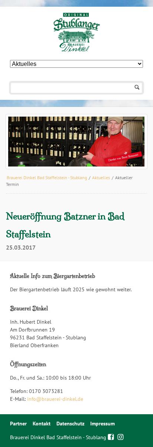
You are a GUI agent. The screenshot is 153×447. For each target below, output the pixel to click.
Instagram (120, 436)
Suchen (137, 87)
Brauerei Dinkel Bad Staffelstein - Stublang (47, 177)
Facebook (111, 436)
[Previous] (22, 141)
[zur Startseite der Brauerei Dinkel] (76, 32)
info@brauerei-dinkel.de (55, 399)
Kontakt (42, 423)
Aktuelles (101, 177)
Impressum (102, 423)
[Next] (130, 141)
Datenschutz (70, 423)
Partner (18, 423)
